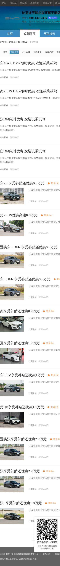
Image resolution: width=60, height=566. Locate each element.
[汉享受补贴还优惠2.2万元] (12, 491)
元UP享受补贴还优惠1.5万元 (22, 407)
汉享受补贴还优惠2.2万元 (20, 471)
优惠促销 (37, 52)
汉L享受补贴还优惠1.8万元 (21, 503)
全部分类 (14, 52)
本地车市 (47, 3)
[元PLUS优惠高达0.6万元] (12, 235)
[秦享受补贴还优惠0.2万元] (12, 331)
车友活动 (49, 52)
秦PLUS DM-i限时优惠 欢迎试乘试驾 (28, 91)
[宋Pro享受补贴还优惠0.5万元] (12, 203)
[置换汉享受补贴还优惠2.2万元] (12, 459)
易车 (4, 3)
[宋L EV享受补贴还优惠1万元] (12, 395)
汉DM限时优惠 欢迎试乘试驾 (22, 119)
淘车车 (13, 3)
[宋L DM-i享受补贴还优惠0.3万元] (12, 299)
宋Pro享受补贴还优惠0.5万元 (22, 183)
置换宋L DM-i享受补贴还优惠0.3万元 (28, 247)
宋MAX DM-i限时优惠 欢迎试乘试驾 (28, 63)
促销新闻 (30, 33)
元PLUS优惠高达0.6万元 (19, 215)
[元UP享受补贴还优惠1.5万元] (12, 427)
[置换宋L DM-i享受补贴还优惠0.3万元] (12, 267)
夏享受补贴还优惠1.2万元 (20, 343)
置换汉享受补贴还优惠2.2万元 (23, 439)
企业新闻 (26, 52)
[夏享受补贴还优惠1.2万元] (12, 363)
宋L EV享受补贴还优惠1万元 (22, 375)
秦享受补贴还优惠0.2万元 (20, 311)
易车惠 (23, 3)
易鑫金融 (34, 3)
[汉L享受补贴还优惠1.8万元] (12, 523)
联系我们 (47, 554)
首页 (10, 33)
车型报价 (49, 33)
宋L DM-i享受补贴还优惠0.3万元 (25, 279)
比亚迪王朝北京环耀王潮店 (13, 42)
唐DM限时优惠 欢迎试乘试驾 (22, 151)
